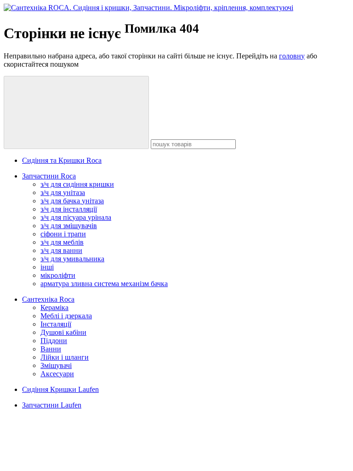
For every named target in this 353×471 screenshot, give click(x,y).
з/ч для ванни (61, 250)
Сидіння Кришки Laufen (60, 389)
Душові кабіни (63, 332)
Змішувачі (56, 365)
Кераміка (54, 307)
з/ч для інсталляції (68, 209)
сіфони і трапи (63, 234)
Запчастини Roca (49, 176)
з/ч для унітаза (62, 192)
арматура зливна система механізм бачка (104, 283)
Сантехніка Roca (48, 299)
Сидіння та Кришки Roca (62, 160)
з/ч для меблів (62, 242)
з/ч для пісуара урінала (75, 217)
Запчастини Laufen (51, 405)
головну (292, 56)
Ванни (50, 349)
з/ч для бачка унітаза (72, 201)
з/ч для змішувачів (68, 226)
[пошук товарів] (76, 112)
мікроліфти (57, 275)
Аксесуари (57, 374)
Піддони (53, 341)
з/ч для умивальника (72, 259)
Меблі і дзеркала (66, 316)
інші (47, 267)
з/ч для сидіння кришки (77, 184)
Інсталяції (55, 324)
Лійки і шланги (64, 357)
